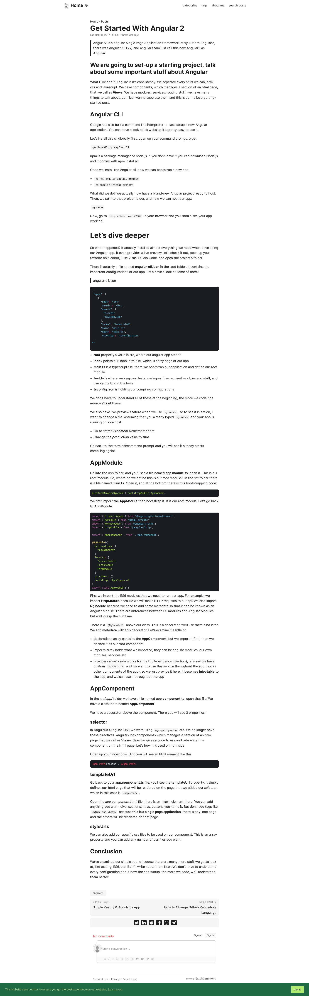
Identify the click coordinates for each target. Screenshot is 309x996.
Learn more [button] (115, 989)
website (155, 130)
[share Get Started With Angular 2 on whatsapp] (166, 923)
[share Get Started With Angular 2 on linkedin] (144, 923)
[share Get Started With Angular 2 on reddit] (151, 923)
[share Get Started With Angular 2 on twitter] (136, 923)
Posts (105, 21)
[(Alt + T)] (86, 5)
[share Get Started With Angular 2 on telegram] (174, 923)
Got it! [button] (297, 989)
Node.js (212, 156)
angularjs (98, 892)
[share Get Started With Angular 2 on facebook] (159, 923)
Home (77, 5)
